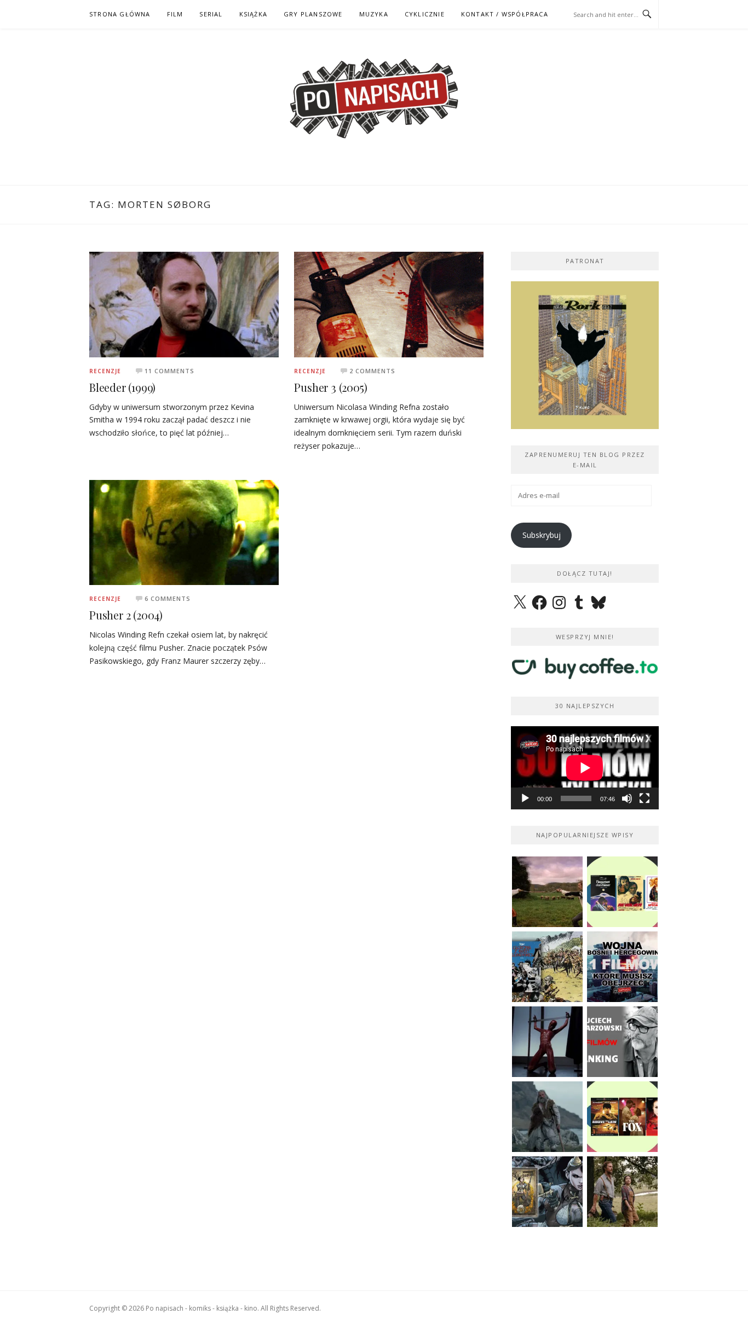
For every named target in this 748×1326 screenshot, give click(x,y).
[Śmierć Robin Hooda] (547, 1116)
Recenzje (105, 371)
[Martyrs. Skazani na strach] (547, 1041)
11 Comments (169, 371)
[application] (585, 767)
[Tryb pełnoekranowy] (644, 798)
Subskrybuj (541, 535)
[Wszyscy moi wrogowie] (622, 1191)
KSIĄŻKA (253, 14)
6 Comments (168, 598)
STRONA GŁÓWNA (120, 14)
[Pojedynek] (547, 891)
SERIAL (210, 14)
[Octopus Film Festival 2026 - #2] (622, 1116)
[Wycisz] (627, 798)
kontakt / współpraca (504, 14)
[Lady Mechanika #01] (547, 1191)
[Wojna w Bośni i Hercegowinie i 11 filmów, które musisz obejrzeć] (622, 966)
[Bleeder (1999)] (184, 303)
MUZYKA (373, 14)
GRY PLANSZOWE (313, 14)
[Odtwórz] (525, 798)
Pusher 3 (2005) (330, 387)
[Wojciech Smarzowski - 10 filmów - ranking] (622, 1041)
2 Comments (372, 371)
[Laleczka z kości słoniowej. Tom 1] (547, 966)
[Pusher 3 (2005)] (389, 303)
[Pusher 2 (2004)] (184, 531)
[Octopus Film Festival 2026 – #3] (622, 891)
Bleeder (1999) (122, 387)
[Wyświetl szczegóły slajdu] (585, 355)
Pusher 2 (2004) (126, 614)
